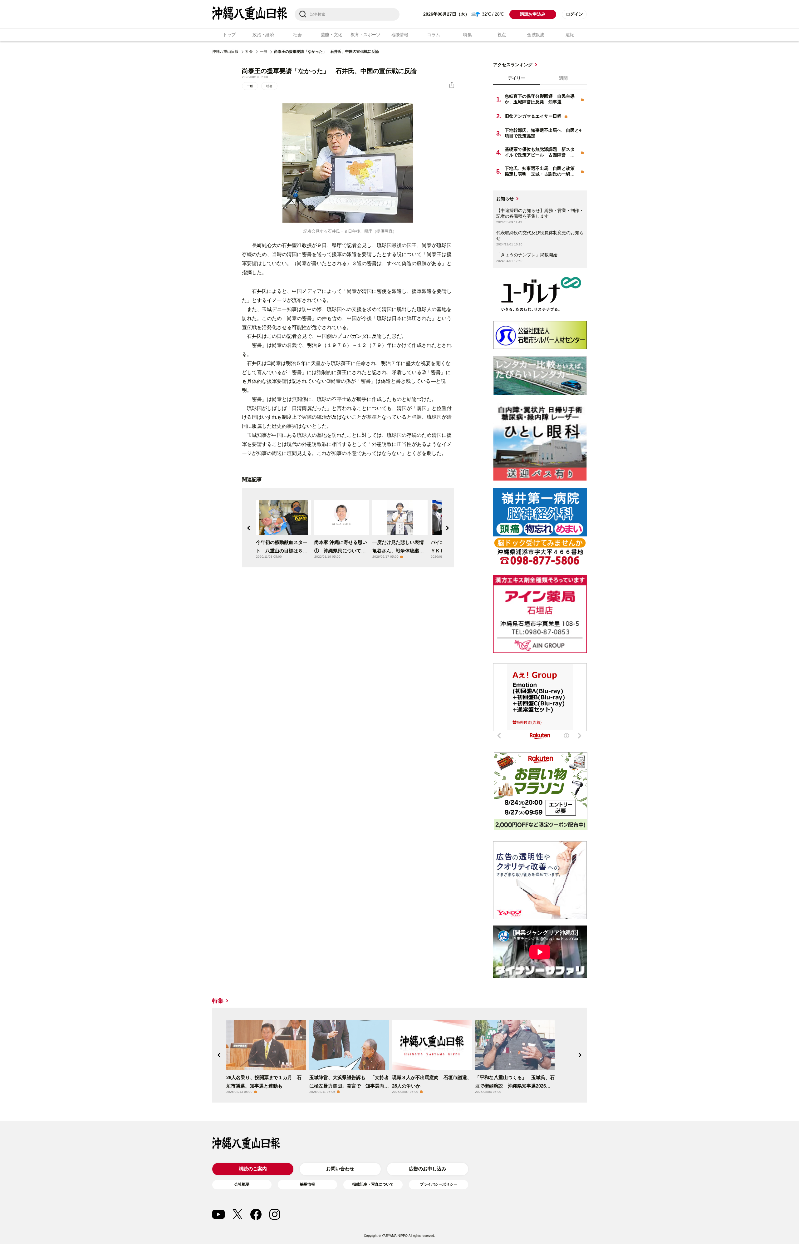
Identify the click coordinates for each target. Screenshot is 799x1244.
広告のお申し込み (427, 1168)
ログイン (574, 14)
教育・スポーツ (365, 34)
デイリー (516, 78)
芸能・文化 (331, 34)
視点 (502, 34)
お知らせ (505, 198)
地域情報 (399, 34)
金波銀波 (535, 34)
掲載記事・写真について (373, 1184)
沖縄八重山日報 (225, 51)
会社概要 (241, 1184)
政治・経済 (263, 34)
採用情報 (307, 1184)
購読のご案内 (253, 1168)
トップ (229, 34)
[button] (248, 528)
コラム (433, 34)
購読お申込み (533, 14)
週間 (563, 78)
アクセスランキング (512, 64)
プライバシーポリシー (438, 1184)
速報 (570, 34)
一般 (263, 51)
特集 (467, 34)
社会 (297, 34)
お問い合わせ (340, 1168)
